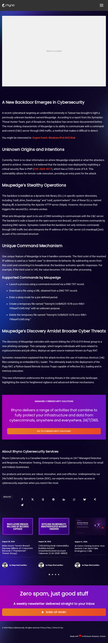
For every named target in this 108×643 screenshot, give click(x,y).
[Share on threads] (43, 499)
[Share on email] (22, 505)
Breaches (7, 497)
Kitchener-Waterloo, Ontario (94, 636)
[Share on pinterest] (53, 499)
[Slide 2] (52, 574)
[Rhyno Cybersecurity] (8, 5)
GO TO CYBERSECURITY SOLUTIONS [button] (54, 431)
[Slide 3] (55, 574)
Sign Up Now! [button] (56, 612)
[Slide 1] (49, 574)
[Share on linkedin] (63, 499)
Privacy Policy (45, 628)
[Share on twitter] (32, 499)
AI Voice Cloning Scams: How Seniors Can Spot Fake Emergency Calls (61, 548)
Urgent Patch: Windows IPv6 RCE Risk (53, 137)
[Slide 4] (58, 574)
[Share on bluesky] (84, 499)
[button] (24, 526)
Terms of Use (57, 628)
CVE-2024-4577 (43, 168)
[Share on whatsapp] (74, 499)
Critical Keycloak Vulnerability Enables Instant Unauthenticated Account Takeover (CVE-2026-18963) (24, 549)
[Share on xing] (95, 499)
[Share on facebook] (22, 499)
